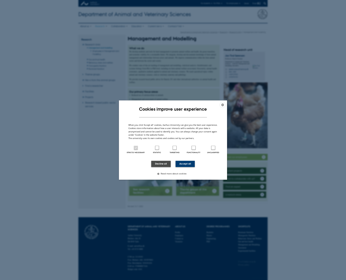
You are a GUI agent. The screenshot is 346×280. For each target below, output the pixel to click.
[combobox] (222, 104)
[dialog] (173, 140)
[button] (173, 173)
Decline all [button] (161, 163)
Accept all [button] (185, 163)
